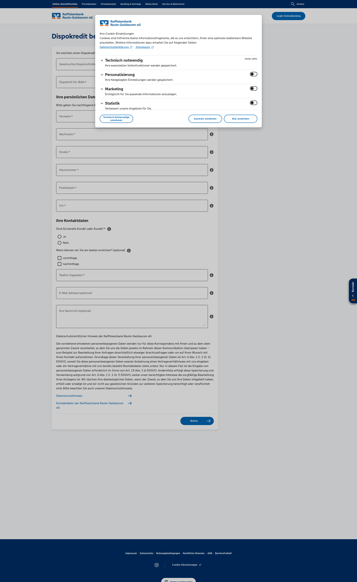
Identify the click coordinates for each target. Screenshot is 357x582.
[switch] (253, 74)
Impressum (143, 47)
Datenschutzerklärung (114, 47)
